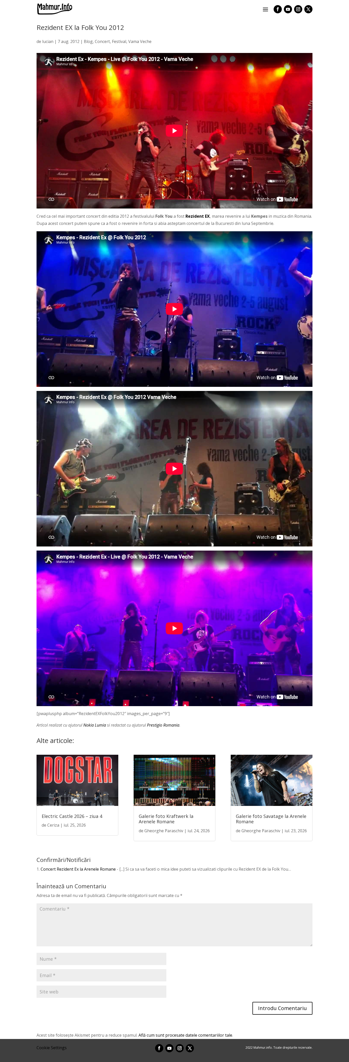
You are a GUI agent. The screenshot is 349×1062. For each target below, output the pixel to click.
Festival (119, 41)
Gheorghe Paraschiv (163, 831)
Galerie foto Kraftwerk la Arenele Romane (166, 819)
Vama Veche (140, 41)
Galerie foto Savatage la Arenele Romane (271, 819)
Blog (88, 41)
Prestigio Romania (163, 725)
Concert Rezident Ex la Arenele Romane (78, 869)
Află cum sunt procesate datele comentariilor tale (185, 1035)
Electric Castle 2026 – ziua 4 (72, 816)
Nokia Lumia (94, 725)
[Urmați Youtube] (288, 9)
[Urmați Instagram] (298, 9)
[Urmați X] (308, 9)
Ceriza (53, 825)
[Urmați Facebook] (278, 9)
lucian (47, 41)
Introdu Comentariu (282, 1008)
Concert (102, 41)
